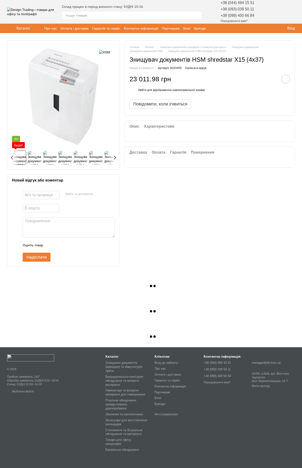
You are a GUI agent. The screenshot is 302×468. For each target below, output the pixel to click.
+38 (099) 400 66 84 (237, 15)
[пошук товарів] (198, 15)
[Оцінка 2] (58, 245)
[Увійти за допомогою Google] (106, 194)
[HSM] (104, 52)
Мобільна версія (22, 391)
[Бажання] (266, 12)
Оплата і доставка (74, 28)
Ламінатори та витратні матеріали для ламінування (125, 392)
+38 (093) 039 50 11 (237, 9)
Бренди (200, 28)
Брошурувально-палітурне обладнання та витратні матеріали (124, 380)
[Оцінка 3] (66, 245)
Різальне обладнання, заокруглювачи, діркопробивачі (121, 404)
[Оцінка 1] (51, 245)
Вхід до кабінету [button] (166, 362)
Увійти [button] (142, 90)
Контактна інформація (141, 28)
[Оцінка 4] (73, 245)
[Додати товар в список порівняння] (272, 79)
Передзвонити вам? (234, 21)
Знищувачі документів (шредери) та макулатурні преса (123, 367)
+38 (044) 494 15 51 (237, 3)
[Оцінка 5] (81, 245)
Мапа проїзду (261, 386)
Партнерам (171, 28)
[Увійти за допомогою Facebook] (98, 194)
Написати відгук (195, 68)
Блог (186, 28)
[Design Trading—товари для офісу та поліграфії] (30, 357)
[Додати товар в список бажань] (285, 79)
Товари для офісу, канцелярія (118, 442)
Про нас (50, 28)
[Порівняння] (279, 12)
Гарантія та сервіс (106, 28)
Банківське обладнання (122, 449)
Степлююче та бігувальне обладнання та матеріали (124, 432)
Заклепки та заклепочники (124, 414)
